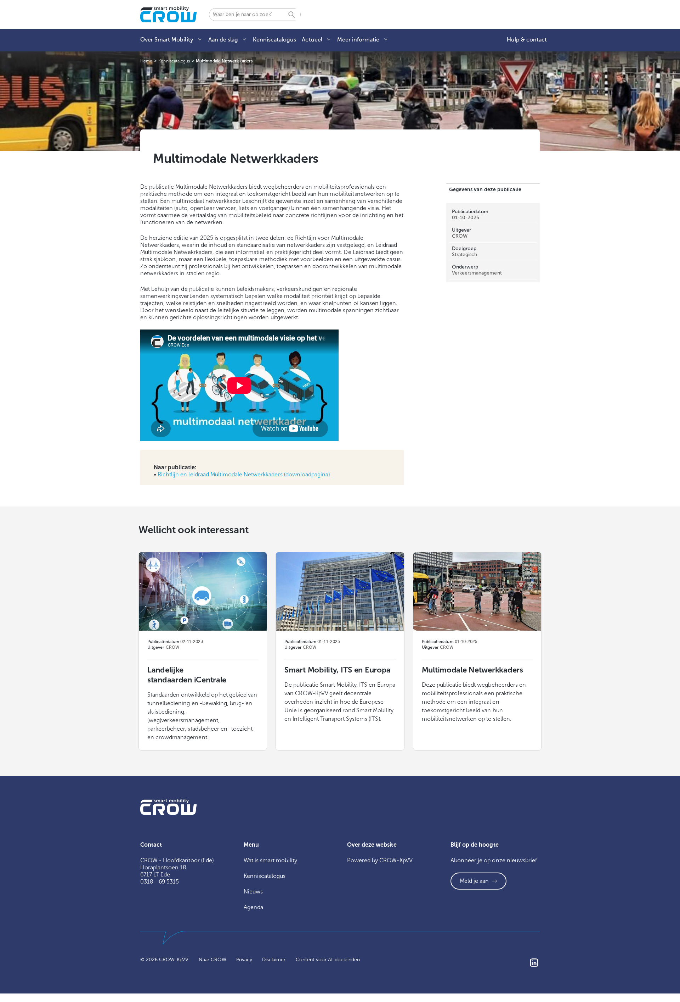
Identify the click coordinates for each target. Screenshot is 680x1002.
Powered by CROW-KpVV (380, 860)
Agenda (253, 907)
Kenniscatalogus (274, 39)
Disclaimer (273, 960)
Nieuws (253, 891)
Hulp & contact (527, 39)
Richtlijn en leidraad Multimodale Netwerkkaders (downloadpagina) (244, 474)
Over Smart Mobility (166, 39)
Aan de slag (223, 39)
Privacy (244, 960)
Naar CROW (212, 960)
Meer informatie (358, 39)
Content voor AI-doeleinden (328, 960)
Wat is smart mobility (270, 860)
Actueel (312, 39)
